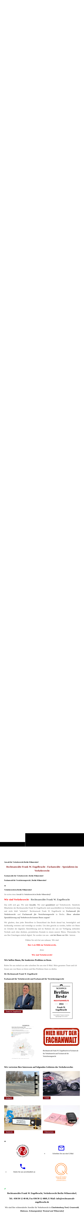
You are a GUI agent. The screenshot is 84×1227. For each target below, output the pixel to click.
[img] (42, 429)
